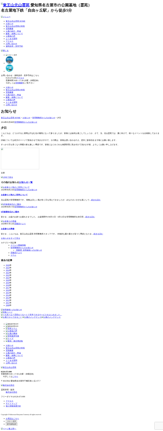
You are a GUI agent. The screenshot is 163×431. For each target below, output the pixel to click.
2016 (8, 290)
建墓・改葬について (14, 34)
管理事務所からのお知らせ (43, 118)
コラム (13, 255)
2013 (8, 298)
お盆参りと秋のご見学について (14, 195)
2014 (8, 295)
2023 (8, 273)
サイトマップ (11, 404)
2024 (8, 270)
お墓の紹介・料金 (13, 31)
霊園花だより (20, 224)
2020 (8, 280)
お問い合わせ (11, 44)
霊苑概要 (9, 29)
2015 (8, 293)
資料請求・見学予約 (14, 46)
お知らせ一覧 (26, 182)
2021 (8, 278)
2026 (8, 265)
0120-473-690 (11, 78)
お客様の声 (10, 36)
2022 (8, 275)
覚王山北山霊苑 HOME (15, 21)
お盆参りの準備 (7, 229)
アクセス (9, 41)
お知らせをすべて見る (10, 238)
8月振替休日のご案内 (10, 212)
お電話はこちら (12, 419)
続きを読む (96, 200)
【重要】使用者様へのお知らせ (28, 250)
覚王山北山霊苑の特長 (15, 26)
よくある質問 (11, 39)
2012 (8, 300)
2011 (8, 303)
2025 (8, 268)
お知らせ (9, 24)
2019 (8, 283)
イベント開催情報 (18, 245)
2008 (8, 305)
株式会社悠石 (11, 392)
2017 (8, 288)
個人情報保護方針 (13, 406)
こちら (15, 376)
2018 (8, 285)
